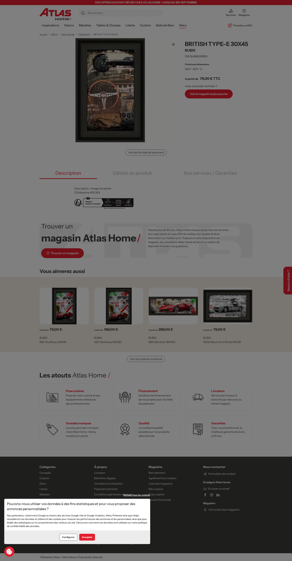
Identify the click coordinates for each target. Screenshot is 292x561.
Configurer (68, 537)
